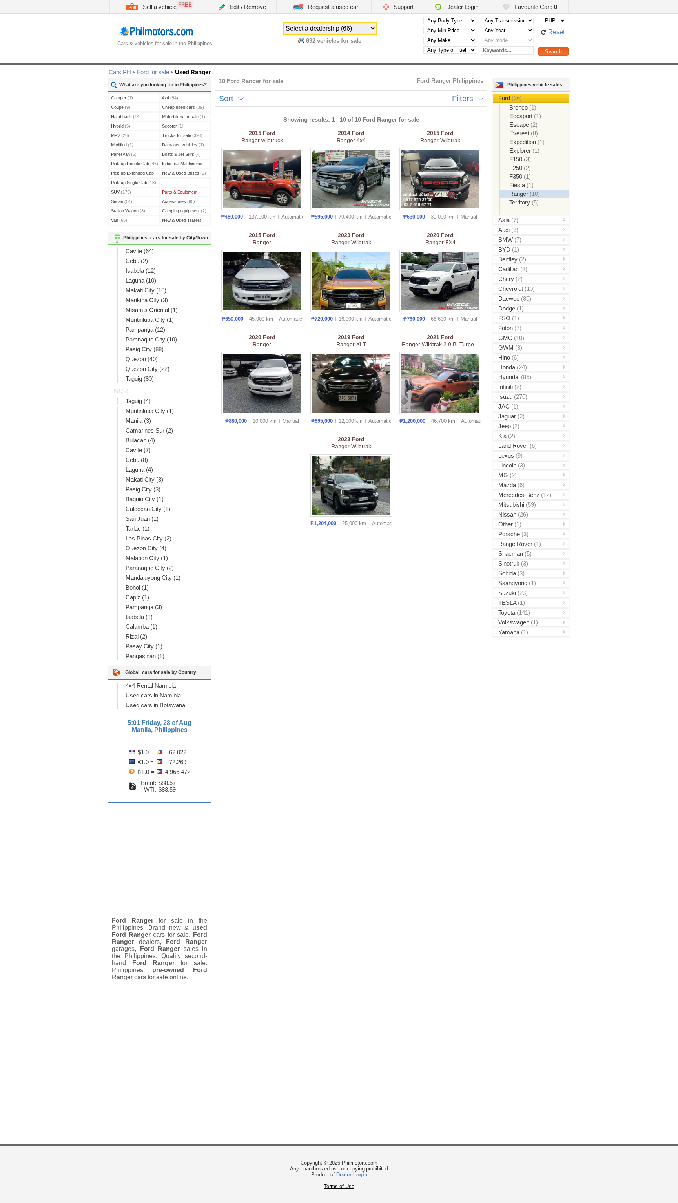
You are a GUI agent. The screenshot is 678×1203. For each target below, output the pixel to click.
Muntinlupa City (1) (150, 319)
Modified (122, 144)
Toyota (514, 612)
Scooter (173, 126)
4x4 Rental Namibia (151, 685)
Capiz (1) (137, 597)
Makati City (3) (144, 479)
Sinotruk (513, 563)
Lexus (510, 455)
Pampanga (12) (145, 329)
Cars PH (120, 72)
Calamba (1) (141, 626)
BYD (508, 249)
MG (507, 475)
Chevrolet (516, 288)
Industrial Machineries (183, 164)
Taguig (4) (138, 401)
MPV (120, 135)
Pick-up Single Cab (133, 182)
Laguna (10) (141, 280)
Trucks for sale (182, 135)
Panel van (124, 154)
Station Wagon (128, 210)
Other (509, 524)
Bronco (522, 107)
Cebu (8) (137, 459)
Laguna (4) (139, 469)
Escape (523, 124)
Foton (509, 328)
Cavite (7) (138, 450)
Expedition (527, 142)
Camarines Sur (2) (149, 430)
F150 (520, 159)
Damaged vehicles (183, 144)
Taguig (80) (140, 378)
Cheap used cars (183, 107)
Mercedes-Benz (524, 494)
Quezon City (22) (148, 368)
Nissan (513, 514)
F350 (520, 176)
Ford (510, 98)
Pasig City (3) (143, 489)
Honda (512, 367)
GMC (511, 337)
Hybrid (120, 126)
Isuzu (512, 396)
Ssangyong (517, 583)
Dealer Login (461, 7)
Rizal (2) (136, 636)
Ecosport (525, 116)
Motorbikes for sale (183, 116)
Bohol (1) (137, 587)
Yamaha (513, 632)
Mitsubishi (517, 504)
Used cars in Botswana (155, 705)
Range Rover (519, 543)
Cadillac (512, 269)
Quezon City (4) (146, 548)
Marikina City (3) (147, 300)
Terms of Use (339, 1186)
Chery (510, 279)
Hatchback (126, 116)
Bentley (512, 259)
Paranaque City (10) (151, 339)
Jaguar (511, 416)
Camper (122, 97)
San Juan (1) (142, 518)
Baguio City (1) (145, 499)
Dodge (511, 308)
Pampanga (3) (144, 607)
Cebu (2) (137, 260)
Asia (508, 220)
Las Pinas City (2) (148, 538)
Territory (524, 202)
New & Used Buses (184, 173)
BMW (509, 239)
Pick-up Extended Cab (132, 174)
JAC (508, 406)
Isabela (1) (139, 616)
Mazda (511, 485)
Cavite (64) (140, 251)
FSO (508, 318)
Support (403, 7)
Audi (508, 229)
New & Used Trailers (182, 221)
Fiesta (521, 185)
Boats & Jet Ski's (181, 154)
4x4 (170, 97)
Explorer (524, 150)
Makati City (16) (146, 290)
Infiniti (509, 386)
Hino (508, 357)
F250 (520, 167)
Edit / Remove (247, 7)
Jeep (508, 426)
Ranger (524, 193)
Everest (523, 133)
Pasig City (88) (145, 349)
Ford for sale (153, 72)
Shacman (515, 553)
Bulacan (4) (140, 440)
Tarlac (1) (137, 528)
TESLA (511, 602)
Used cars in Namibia (153, 695)
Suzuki (513, 593)
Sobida (511, 573)
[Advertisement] (159, 854)
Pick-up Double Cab (134, 163)
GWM (510, 347)
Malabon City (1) (147, 558)
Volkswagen (518, 622)
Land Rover (517, 445)
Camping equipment (184, 210)
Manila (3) (138, 420)
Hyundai (514, 377)
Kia (506, 436)
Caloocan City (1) (148, 509)
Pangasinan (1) (145, 656)
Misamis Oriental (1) (152, 310)
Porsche (513, 534)
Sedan (121, 201)
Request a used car (332, 7)
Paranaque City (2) (150, 567)
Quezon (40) (142, 359)
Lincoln (511, 465)
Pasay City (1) (144, 646)
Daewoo (514, 298)
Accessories (178, 201)
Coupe (120, 107)
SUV (121, 192)
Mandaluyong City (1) (153, 577)
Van (119, 220)
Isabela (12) (141, 270)
